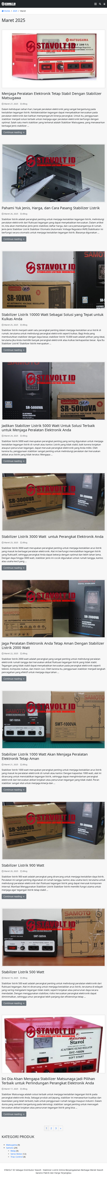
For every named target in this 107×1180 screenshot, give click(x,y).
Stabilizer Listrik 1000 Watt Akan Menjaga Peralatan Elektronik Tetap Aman (45, 756)
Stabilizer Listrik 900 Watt (23, 865)
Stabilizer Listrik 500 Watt (23, 972)
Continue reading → (14, 132)
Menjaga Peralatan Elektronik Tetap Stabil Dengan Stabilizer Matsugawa (52, 95)
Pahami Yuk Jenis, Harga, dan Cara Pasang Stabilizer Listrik (51, 207)
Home (7, 11)
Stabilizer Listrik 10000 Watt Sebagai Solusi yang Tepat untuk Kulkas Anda (53, 316)
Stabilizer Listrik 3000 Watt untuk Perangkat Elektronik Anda (52, 536)
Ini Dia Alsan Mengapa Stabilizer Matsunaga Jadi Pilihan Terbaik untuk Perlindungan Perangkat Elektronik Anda (48, 1080)
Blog (25, 103)
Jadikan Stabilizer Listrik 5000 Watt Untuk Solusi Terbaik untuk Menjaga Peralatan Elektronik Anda (48, 427)
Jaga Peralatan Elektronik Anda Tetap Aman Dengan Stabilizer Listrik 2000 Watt (53, 645)
